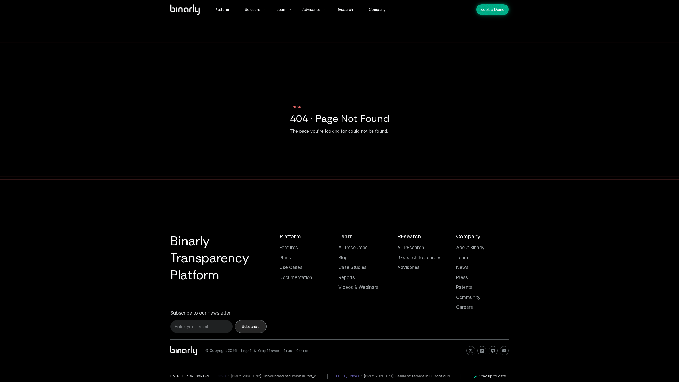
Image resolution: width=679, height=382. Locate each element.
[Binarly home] (185, 9)
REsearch (345, 9)
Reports (346, 277)
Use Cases (291, 267)
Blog (343, 257)
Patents (464, 287)
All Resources (353, 247)
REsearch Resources (419, 257)
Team (462, 257)
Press (462, 277)
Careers (464, 307)
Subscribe (251, 326)
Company (377, 9)
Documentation (296, 277)
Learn (281, 9)
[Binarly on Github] (493, 350)
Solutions (253, 9)
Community (468, 297)
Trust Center (296, 350)
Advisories (311, 9)
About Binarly (470, 247)
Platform (222, 9)
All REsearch (410, 247)
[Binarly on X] (470, 350)
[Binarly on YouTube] (504, 350)
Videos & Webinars (358, 287)
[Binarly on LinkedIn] (481, 350)
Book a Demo (492, 9)
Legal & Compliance (260, 350)
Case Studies (352, 267)
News (462, 267)
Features (289, 247)
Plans (285, 257)
